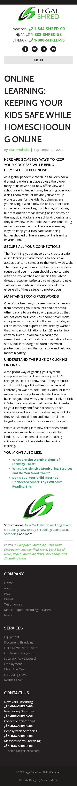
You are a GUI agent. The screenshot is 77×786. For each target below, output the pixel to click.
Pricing (9, 599)
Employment (13, 664)
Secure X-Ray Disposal (20, 658)
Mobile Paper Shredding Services (27, 610)
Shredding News (15, 558)
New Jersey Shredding (35, 529)
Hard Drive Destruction (20, 648)
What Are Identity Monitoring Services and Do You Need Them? (42, 470)
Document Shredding (19, 642)
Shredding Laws (56, 554)
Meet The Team (15, 669)
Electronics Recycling (18, 653)
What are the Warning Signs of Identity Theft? (36, 461)
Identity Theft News (34, 549)
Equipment (11, 637)
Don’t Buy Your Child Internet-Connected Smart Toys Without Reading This (37, 482)
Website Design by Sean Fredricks (38, 780)
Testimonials (13, 604)
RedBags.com (14, 680)
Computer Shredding (31, 545)
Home (8, 583)
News (8, 615)
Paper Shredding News (28, 554)
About (8, 588)
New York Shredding (39, 525)
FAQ (7, 593)
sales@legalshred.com (24, 751)
